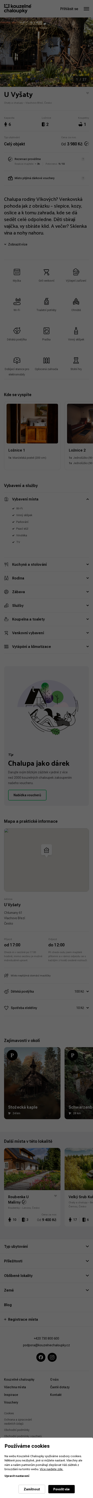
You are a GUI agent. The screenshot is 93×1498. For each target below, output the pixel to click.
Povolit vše (61, 1489)
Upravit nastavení (17, 1476)
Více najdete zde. (51, 1469)
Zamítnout (32, 1489)
